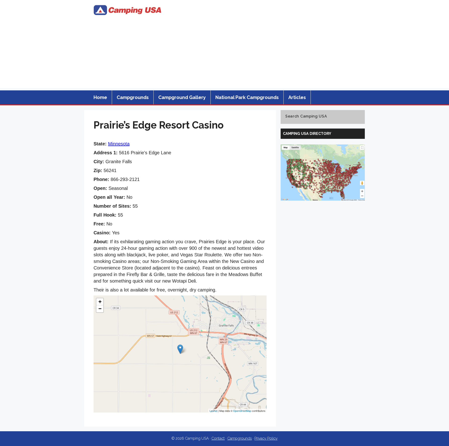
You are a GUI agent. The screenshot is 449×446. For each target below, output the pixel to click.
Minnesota (119, 143)
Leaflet (213, 411)
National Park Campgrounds (247, 97)
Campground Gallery (182, 97)
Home (100, 97)
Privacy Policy (266, 438)
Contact (218, 438)
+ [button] (99, 302)
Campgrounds (133, 97)
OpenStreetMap (242, 411)
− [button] (99, 309)
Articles (297, 97)
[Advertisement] (224, 55)
